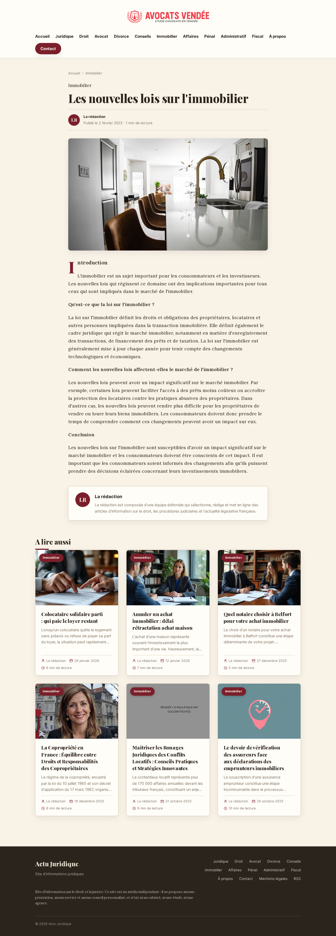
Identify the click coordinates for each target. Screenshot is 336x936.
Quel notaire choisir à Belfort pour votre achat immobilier (257, 617)
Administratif (233, 36)
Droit (84, 36)
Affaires (190, 36)
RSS (297, 879)
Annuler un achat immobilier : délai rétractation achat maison (162, 621)
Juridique (64, 36)
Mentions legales (273, 879)
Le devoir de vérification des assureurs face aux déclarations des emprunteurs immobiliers (254, 757)
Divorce (121, 36)
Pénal (209, 36)
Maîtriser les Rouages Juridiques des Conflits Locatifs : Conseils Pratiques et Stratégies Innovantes (165, 757)
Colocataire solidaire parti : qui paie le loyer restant (72, 617)
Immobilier (167, 36)
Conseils (143, 36)
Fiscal (257, 36)
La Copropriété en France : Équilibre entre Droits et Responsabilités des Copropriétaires (69, 757)
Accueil (42, 36)
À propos (277, 36)
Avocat (101, 36)
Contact (48, 48)
